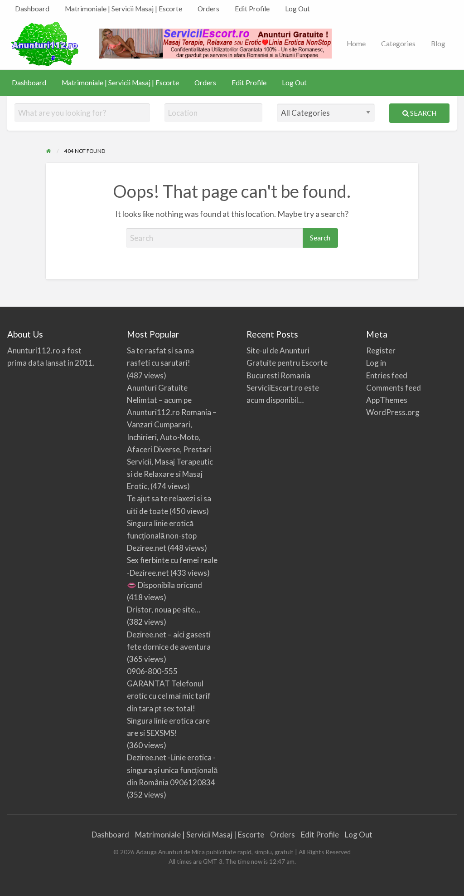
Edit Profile (252, 9)
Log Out (297, 9)
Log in (376, 362)
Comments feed (393, 387)
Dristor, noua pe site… (163, 609)
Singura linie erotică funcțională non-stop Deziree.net (162, 536)
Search (422, 113)
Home (356, 43)
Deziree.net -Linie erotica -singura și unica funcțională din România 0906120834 (172, 770)
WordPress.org (393, 412)
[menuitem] (32, 9)
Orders (208, 9)
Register (381, 350)
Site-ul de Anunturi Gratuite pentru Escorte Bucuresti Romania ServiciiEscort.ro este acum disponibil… (287, 375)
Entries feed (386, 375)
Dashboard (32, 9)
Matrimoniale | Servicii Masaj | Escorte (123, 9)
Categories (398, 43)
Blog (438, 43)
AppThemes (386, 400)
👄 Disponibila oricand (164, 585)
